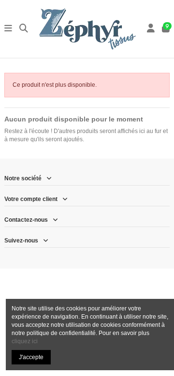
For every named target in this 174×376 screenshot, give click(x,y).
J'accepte (31, 357)
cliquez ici (25, 341)
